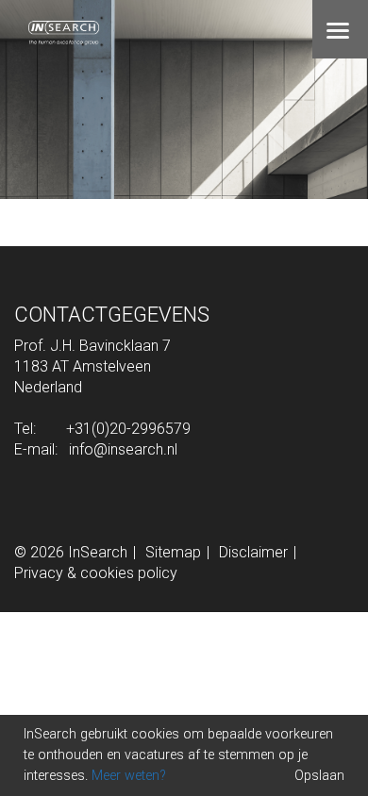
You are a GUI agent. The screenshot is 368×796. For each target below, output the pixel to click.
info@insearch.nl (123, 449)
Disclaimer (253, 552)
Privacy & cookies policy (95, 573)
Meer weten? (129, 776)
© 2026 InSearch (70, 552)
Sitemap (173, 552)
